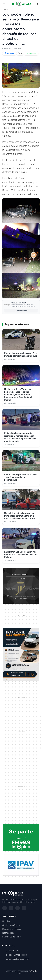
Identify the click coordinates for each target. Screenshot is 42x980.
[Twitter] (17, 908)
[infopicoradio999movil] (21, 837)
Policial (6, 9)
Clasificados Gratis (11, 925)
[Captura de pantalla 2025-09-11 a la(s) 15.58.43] (21, 586)
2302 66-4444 (12, 951)
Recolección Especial (11, 929)
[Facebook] (4, 908)
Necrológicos (8, 933)
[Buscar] (38, 4)
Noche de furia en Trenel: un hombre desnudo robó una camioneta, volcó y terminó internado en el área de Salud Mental (18, 394)
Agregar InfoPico (22, 311)
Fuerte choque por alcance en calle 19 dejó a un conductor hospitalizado (20, 477)
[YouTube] (24, 908)
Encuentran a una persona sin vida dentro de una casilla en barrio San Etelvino (20, 554)
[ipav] (21, 864)
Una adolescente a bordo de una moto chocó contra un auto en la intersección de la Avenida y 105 (19, 516)
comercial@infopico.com (17, 959)
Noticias (6, 921)
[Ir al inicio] (21, 4)
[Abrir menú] (4, 4)
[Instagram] (11, 908)
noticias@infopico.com (16, 955)
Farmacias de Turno (11, 937)
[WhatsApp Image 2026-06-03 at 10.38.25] (21, 654)
